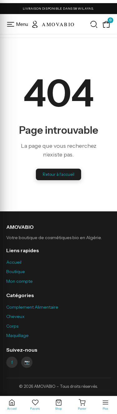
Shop (58, 408)
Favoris (35, 408)
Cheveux (15, 316)
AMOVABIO (58, 24)
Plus (105, 408)
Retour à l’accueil (58, 174)
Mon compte (19, 281)
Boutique (15, 271)
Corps (12, 326)
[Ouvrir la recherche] (94, 24)
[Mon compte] (35, 24)
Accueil (12, 408)
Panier (82, 408)
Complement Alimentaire (32, 307)
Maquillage (17, 335)
